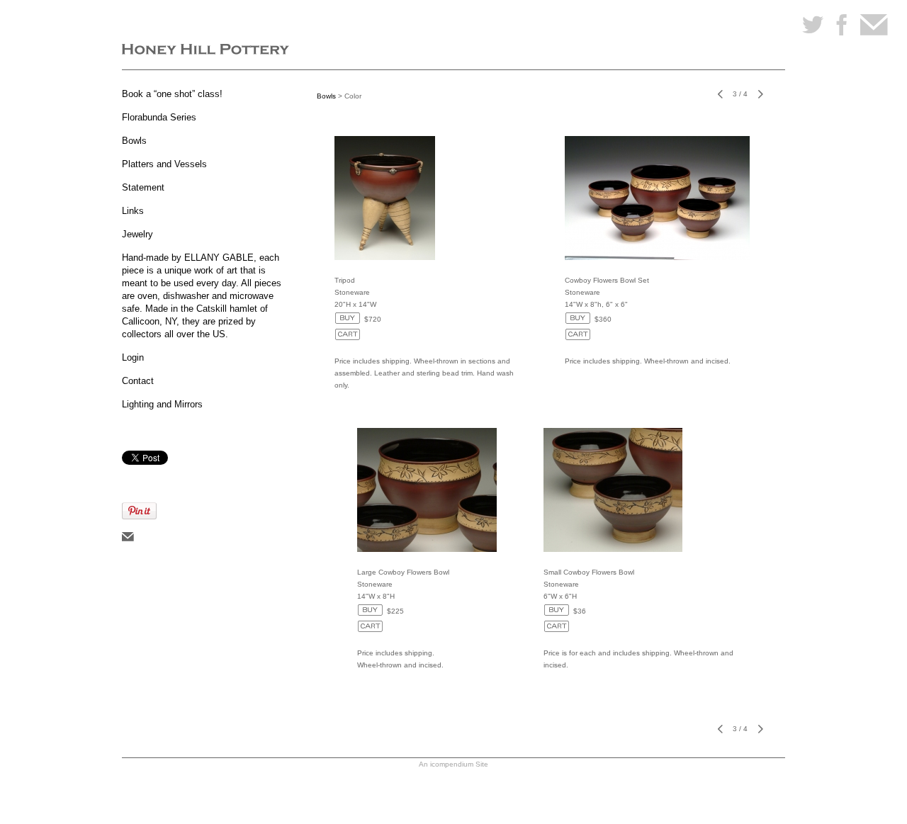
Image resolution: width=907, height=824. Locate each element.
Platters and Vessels (164, 164)
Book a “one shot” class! (172, 94)
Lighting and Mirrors (162, 404)
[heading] (205, 51)
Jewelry (137, 234)
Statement (143, 187)
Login (133, 357)
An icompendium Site (453, 764)
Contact (138, 381)
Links (133, 210)
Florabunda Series (159, 117)
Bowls (134, 140)
